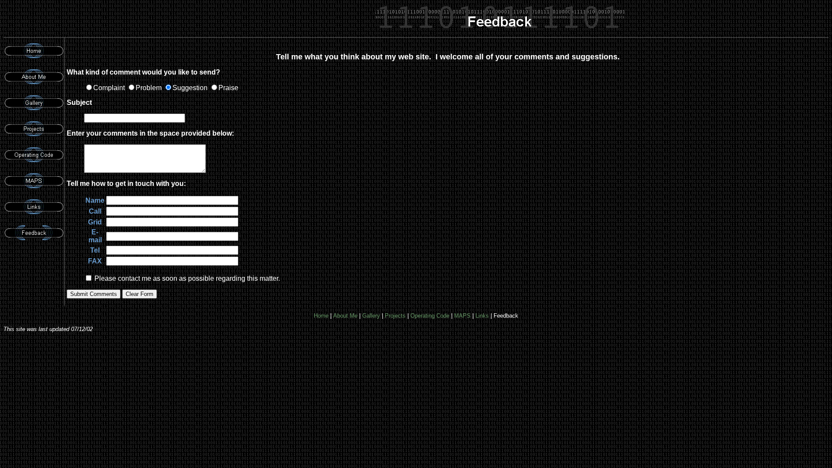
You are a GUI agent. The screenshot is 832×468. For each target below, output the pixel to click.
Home (321, 315)
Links (482, 315)
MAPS (462, 315)
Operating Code (429, 315)
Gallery (371, 315)
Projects (395, 315)
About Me (345, 315)
